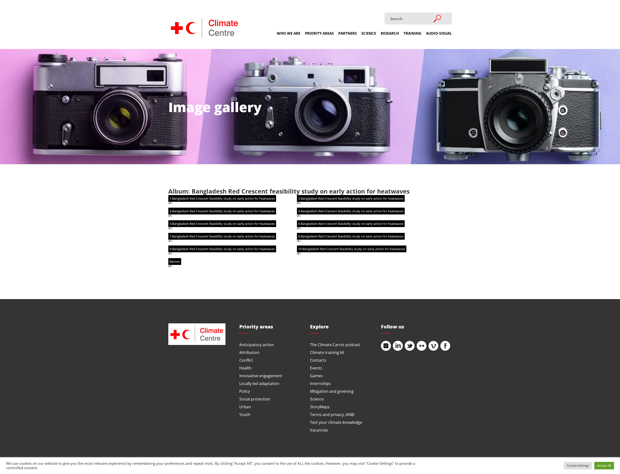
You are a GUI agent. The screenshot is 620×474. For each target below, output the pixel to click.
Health (245, 367)
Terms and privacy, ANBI (332, 414)
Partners (347, 33)
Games (316, 375)
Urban (245, 406)
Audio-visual (439, 33)
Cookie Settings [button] (578, 465)
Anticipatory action (256, 344)
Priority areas (319, 33)
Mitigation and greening (332, 391)
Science (368, 33)
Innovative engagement (260, 375)
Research (390, 33)
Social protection (254, 398)
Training (412, 33)
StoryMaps (320, 406)
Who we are (288, 33)
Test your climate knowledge (336, 422)
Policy (244, 391)
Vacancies (319, 430)
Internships (320, 383)
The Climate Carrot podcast (335, 344)
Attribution (249, 352)
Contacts (318, 360)
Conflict (246, 360)
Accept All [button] (604, 465)
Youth (244, 414)
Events (316, 367)
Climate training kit (327, 352)
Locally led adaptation (259, 383)
